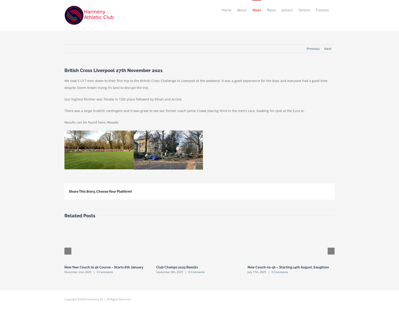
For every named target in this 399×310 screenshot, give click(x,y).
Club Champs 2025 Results (177, 267)
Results (112, 122)
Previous (313, 48)
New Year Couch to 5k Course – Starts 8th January (103, 267)
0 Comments (105, 272)
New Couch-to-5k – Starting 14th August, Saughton (288, 267)
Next (327, 48)
